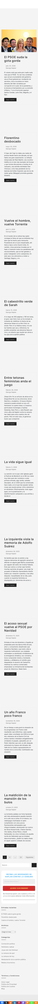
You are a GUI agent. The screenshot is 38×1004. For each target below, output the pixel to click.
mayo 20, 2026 (11, 146)
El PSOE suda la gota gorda (15, 58)
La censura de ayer (8, 953)
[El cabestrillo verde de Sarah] (19, 285)
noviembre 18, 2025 (13, 721)
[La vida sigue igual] (19, 445)
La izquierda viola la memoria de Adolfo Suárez (19, 542)
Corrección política (8, 944)
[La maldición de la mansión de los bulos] (19, 778)
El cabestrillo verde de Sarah (18, 303)
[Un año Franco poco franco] (19, 695)
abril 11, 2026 (10, 229)
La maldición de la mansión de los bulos (17, 798)
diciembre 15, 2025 (12, 636)
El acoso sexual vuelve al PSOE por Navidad (18, 627)
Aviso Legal (5, 982)
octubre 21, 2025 (12, 807)
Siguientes (29, 857)
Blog (3, 989)
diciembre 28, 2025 (13, 551)
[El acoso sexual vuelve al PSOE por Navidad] (19, 607)
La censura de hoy (7, 956)
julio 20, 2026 (10, 66)
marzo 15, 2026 (11, 310)
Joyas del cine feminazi (9, 950)
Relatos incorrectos (8, 963)
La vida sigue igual (18, 462)
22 (21, 857)
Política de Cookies (8, 986)
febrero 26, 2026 (12, 390)
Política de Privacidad (9, 984)
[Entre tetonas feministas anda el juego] (19, 361)
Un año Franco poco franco (15, 713)
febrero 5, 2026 (11, 467)
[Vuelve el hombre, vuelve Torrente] (19, 203)
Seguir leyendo (10, 99)
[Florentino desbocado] (19, 121)
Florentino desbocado (12, 139)
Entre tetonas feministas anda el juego (17, 381)
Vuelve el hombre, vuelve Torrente (17, 222)
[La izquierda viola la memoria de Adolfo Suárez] (19, 523)
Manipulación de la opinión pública (13, 959)
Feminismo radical (7, 947)
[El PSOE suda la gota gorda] (19, 40)
